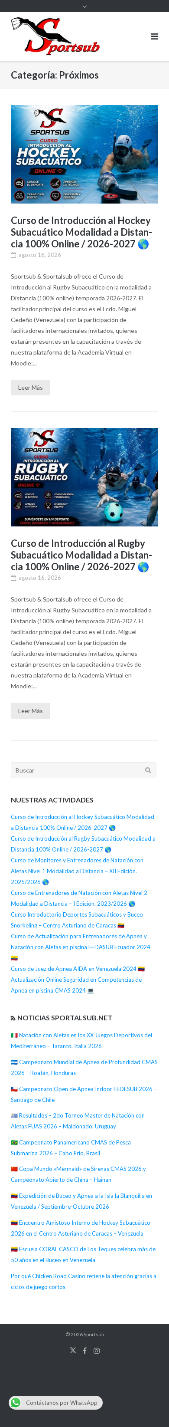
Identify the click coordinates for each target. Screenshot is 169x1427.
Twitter (73, 1350)
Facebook (85, 1350)
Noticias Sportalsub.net (64, 1017)
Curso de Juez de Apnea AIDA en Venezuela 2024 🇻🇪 (78, 968)
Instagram (97, 1350)
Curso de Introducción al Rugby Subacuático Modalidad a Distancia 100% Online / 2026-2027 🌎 (81, 554)
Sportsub (94, 1334)
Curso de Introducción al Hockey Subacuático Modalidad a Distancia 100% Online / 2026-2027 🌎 (81, 232)
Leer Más (30, 387)
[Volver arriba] (147, 1406)
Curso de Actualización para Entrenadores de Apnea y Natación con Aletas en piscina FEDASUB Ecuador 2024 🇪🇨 (80, 947)
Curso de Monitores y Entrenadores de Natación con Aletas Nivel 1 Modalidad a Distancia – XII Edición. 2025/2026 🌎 (77, 871)
